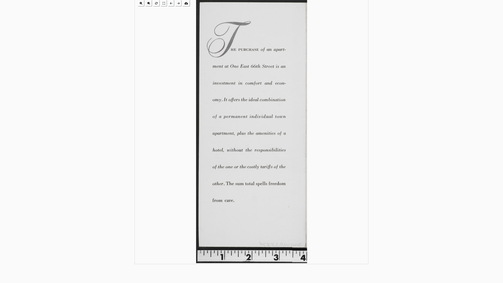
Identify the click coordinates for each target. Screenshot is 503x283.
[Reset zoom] (156, 3)
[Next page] (178, 3)
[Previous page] (171, 3)
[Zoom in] (141, 3)
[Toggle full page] (164, 3)
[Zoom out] (148, 3)
